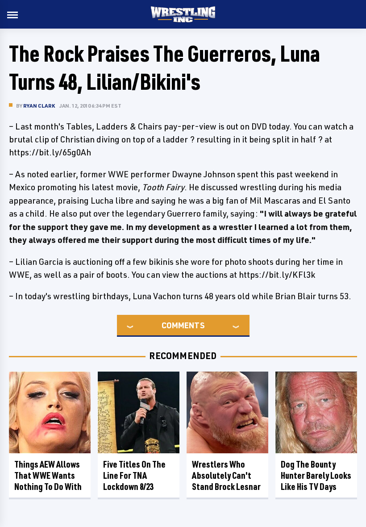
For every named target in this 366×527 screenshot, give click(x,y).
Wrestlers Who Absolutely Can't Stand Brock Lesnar (226, 475)
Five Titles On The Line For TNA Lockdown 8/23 (134, 475)
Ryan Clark (39, 105)
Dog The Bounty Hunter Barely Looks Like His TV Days (316, 475)
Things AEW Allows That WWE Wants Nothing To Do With (48, 475)
